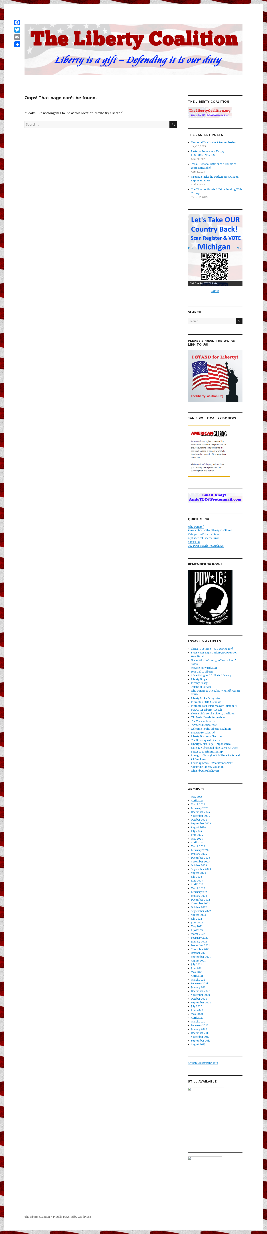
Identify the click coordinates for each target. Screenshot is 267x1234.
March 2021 (198, 979)
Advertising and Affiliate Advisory (211, 675)
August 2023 (198, 873)
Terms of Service (201, 686)
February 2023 (199, 892)
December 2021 (200, 945)
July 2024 (196, 831)
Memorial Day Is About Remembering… (214, 142)
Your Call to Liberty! (202, 671)
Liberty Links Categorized (206, 698)
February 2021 (199, 983)
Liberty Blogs (199, 679)
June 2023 (197, 880)
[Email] (17, 37)
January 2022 (199, 941)
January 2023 (199, 895)
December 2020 (200, 991)
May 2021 (196, 972)
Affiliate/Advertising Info (203, 1063)
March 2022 (198, 934)
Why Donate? (196, 526)
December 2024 (200, 812)
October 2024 (199, 819)
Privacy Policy (199, 683)
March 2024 (198, 846)
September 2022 (201, 911)
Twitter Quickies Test (204, 725)
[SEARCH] (239, 321)
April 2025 (197, 800)
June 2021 (197, 968)
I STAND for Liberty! (203, 732)
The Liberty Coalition (37, 1216)
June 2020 (197, 1010)
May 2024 (197, 838)
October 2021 (199, 953)
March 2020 (198, 1021)
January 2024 (199, 854)
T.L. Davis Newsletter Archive (208, 717)
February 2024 (200, 850)
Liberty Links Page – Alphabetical (211, 744)
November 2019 (200, 1036)
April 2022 (197, 930)
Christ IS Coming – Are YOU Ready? (212, 648)
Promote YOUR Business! (206, 702)
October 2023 (199, 865)
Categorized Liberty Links (203, 534)
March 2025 (198, 804)
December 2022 (200, 899)
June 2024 (197, 835)
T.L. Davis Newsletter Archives (206, 545)
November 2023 (200, 861)
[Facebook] (17, 22)
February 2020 (200, 1025)
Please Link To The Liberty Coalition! (213, 713)
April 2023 (197, 884)
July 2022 (196, 918)
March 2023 (198, 888)
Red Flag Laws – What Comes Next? (212, 763)
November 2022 (200, 903)
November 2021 (200, 949)
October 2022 (199, 907)
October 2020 (199, 998)
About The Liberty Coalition (207, 766)
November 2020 (200, 995)
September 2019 (200, 1040)
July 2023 (196, 876)
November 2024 (200, 815)
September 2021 (201, 956)
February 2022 (199, 937)
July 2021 (196, 964)
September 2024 (201, 823)
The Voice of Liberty (203, 721)
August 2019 (198, 1044)
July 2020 (196, 1006)
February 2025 (199, 808)
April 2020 (197, 1017)
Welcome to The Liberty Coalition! (211, 728)
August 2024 (198, 827)
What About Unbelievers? (206, 770)
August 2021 (198, 960)
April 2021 (197, 975)
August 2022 (198, 915)
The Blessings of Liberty (205, 740)
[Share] (17, 44)
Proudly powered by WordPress (72, 1216)
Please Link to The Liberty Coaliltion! (210, 530)
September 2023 (201, 869)
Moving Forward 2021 (204, 667)
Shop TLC (194, 542)
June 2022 (197, 922)
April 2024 (197, 842)
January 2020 (199, 1029)
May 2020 (197, 1014)
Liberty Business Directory (207, 736)
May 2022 (197, 926)
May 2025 (197, 796)
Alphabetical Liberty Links (203, 538)
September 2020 (201, 1002)
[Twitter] (17, 29)
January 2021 (199, 987)
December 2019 (200, 1033)
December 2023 (200, 857)
